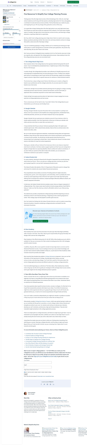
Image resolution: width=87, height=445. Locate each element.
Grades (55, 435)
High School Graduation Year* (31, 369)
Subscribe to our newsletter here (45, 376)
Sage (31, 2)
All (10, 5)
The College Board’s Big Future (34, 61)
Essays (25, 5)
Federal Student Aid (31, 157)
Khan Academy (29, 229)
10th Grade (62, 5)
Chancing (37, 2)
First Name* (27, 360)
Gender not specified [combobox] (8, 37)
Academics (48, 5)
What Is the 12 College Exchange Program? (57, 400)
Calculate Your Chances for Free (40, 221)
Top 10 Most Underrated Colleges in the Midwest (58, 405)
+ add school (6, 24)
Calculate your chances (73, 2)
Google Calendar (30, 108)
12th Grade (75, 5)
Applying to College (45, 9)
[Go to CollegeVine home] (12, 2)
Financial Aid (81, 435)
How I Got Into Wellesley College (68, 429)
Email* (25, 365)
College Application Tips (54, 9)
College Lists (66, 401)
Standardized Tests (32, 5)
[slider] (18, 29)
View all (50, 418)
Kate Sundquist (29, 9)
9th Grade (56, 5)
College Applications (17, 5)
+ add (19, 40)
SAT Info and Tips (28, 436)
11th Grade (69, 5)
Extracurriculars (41, 5)
